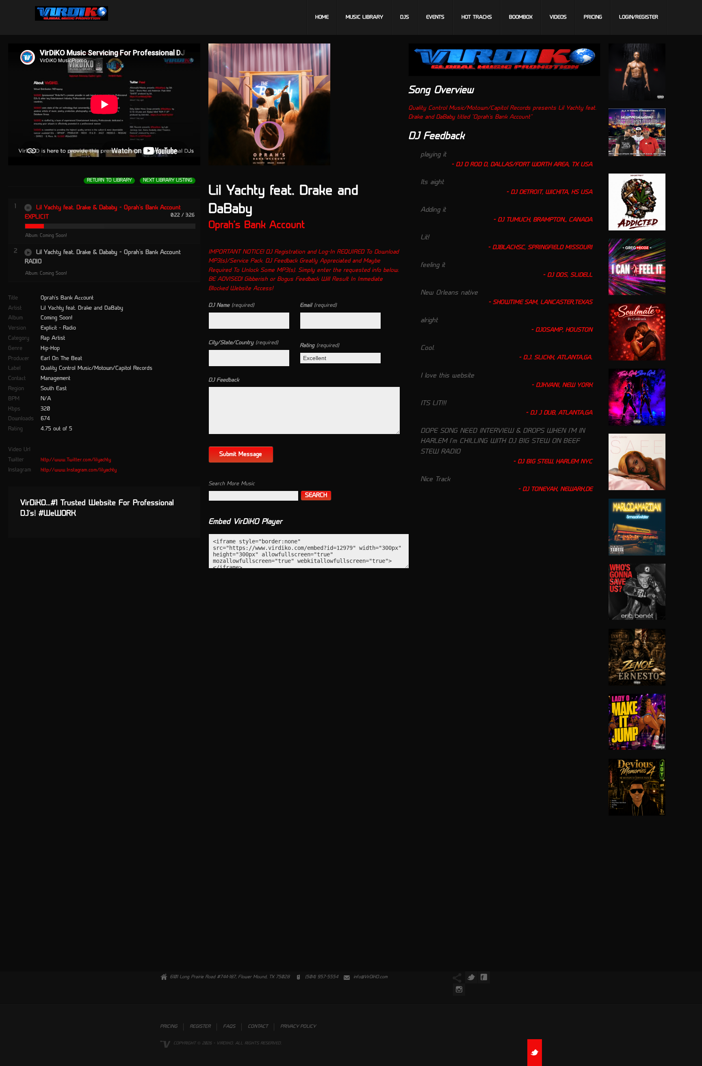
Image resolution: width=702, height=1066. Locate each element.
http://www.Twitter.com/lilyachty (76, 460)
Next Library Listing (167, 180)
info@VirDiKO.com (370, 977)
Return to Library (109, 180)
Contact (258, 1027)
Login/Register (638, 17)
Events (435, 17)
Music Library (364, 17)
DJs (404, 17)
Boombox (521, 17)
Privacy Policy (298, 1027)
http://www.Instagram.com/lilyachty (79, 470)
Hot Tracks (477, 17)
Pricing (593, 17)
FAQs (229, 1027)
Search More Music (231, 483)
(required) (231, 305)
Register (200, 1027)
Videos (558, 17)
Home (322, 17)
